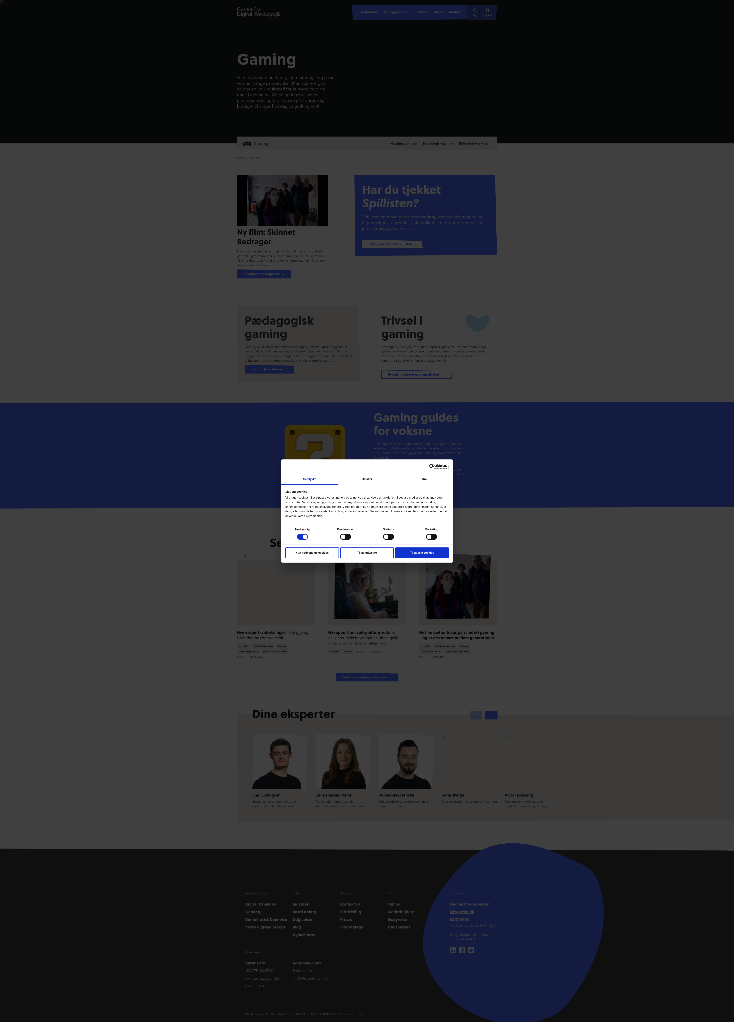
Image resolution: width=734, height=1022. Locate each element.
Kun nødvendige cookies (312, 552)
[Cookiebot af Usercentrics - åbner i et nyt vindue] (432, 467)
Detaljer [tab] (367, 479)
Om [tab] (424, 479)
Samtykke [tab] (309, 479)
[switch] (345, 537)
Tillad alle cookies (422, 552)
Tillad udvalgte (367, 552)
